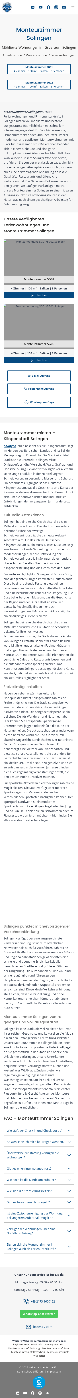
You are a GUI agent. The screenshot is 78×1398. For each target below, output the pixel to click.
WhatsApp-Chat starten (39, 1314)
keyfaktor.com (21, 1344)
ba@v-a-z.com (42, 1327)
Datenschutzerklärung (31, 1371)
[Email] (64, 7)
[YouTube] (40, 7)
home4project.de (53, 1344)
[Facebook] (48, 7)
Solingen (10, 446)
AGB (53, 1367)
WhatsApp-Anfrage (42, 402)
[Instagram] (56, 7)
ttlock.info (36, 1344)
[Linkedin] (32, 7)
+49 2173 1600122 (43, 1301)
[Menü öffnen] (72, 7)
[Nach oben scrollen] (8, 1387)
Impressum (54, 1371)
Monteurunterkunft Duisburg (24, 1348)
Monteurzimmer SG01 (39, 279)
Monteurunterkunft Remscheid (28, 1352)
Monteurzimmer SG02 (39, 344)
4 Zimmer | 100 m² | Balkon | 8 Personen (39, 288)
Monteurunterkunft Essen (56, 1348)
